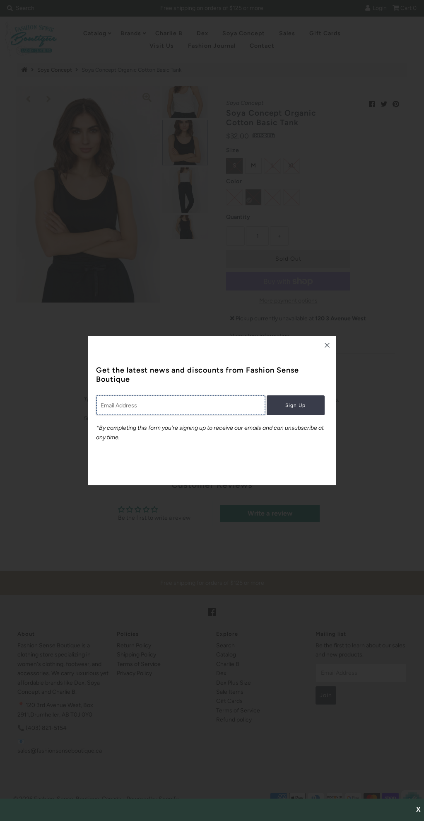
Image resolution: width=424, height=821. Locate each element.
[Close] (327, 345)
